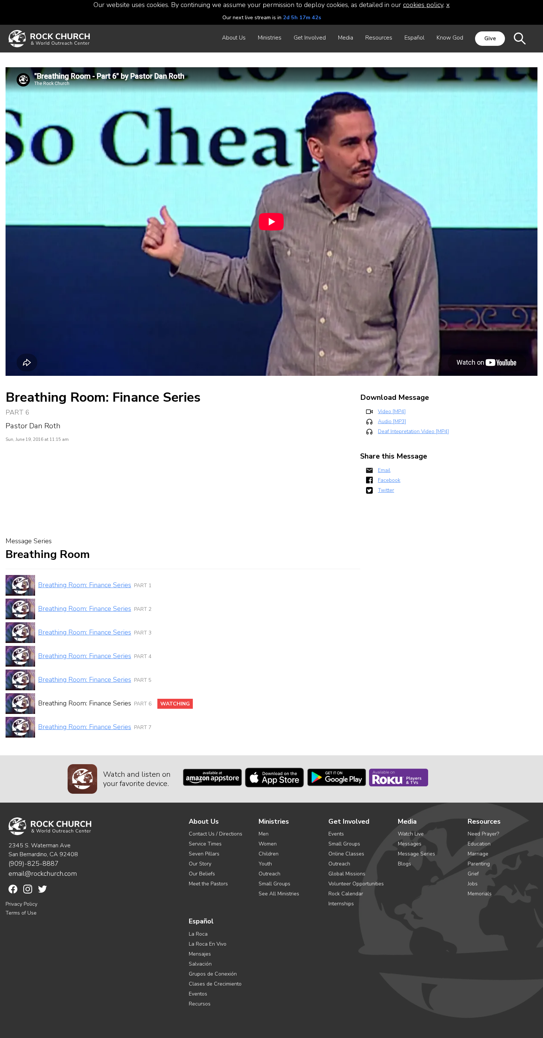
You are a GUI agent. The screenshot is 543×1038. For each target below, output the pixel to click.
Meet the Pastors (208, 883)
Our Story (200, 863)
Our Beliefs (202, 873)
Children (269, 853)
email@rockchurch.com (42, 873)
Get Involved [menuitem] (310, 37)
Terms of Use (21, 912)
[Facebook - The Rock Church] (12, 889)
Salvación (200, 963)
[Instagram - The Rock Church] (27, 889)
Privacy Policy (21, 904)
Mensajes (200, 953)
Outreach (269, 873)
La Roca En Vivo (207, 943)
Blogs (404, 863)
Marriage (478, 853)
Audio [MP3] (392, 421)
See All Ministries (279, 893)
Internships (341, 903)
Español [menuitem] (414, 37)
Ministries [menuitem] (269, 37)
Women (268, 843)
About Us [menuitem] (234, 37)
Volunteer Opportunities (356, 883)
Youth (265, 863)
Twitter (386, 490)
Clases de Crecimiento (215, 983)
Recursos (200, 1003)
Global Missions (346, 873)
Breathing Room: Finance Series (84, 585)
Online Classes (346, 853)
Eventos (198, 993)
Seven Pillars (204, 853)
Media (407, 821)
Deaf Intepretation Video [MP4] (413, 431)
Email (384, 470)
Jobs (473, 883)
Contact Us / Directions (215, 833)
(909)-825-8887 (33, 863)
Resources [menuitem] (378, 37)
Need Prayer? (483, 833)
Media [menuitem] (345, 37)
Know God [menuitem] (450, 37)
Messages (409, 843)
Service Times (205, 843)
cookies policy (423, 4)
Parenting (479, 863)
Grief (473, 873)
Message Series (416, 853)
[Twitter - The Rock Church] (42, 889)
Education (479, 843)
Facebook (389, 480)
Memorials (480, 893)
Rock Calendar (345, 893)
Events (336, 833)
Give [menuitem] (490, 38)
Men (264, 833)
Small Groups (274, 883)
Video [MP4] (392, 411)
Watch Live (411, 833)
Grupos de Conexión (213, 973)
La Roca (198, 933)
